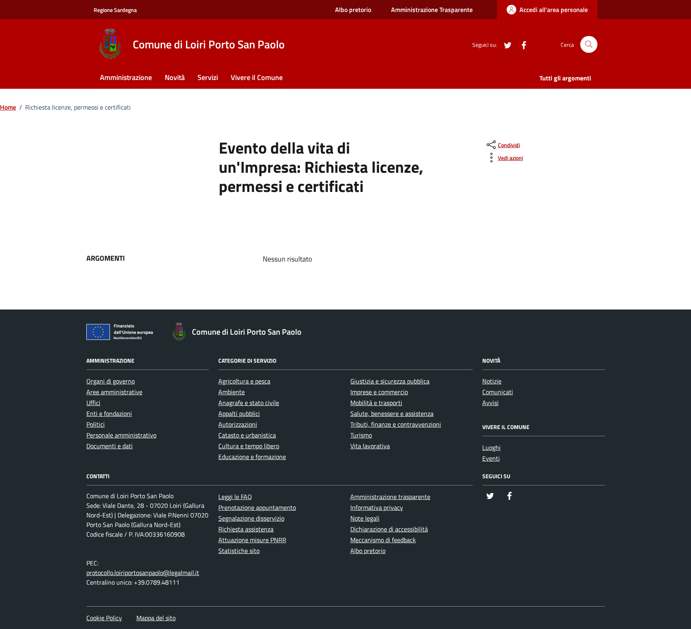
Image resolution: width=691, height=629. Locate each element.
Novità (175, 77)
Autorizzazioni (237, 424)
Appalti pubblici (239, 413)
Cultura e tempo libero (248, 446)
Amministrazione (126, 77)
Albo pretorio (353, 9)
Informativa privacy (376, 507)
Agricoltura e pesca (244, 381)
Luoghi (491, 447)
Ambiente (231, 392)
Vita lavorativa (370, 446)
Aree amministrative (114, 392)
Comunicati (497, 392)
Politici (95, 424)
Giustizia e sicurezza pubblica (389, 381)
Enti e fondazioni (109, 413)
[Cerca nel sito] (588, 44)
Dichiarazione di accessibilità (389, 529)
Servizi (208, 77)
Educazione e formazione (252, 456)
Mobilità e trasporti (376, 402)
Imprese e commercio (379, 392)
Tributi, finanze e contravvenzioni (395, 424)
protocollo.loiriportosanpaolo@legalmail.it (142, 572)
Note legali (364, 518)
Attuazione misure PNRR (252, 540)
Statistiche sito (239, 550)
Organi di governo (110, 381)
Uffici (93, 402)
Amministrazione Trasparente (432, 9)
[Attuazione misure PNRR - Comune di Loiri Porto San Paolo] (122, 333)
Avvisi (490, 402)
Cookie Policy (104, 618)
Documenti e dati (109, 446)
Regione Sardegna (115, 10)
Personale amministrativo (121, 435)
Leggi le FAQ (235, 496)
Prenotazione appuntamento (257, 507)
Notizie (491, 381)
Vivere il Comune (257, 77)
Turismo (361, 435)
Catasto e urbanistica (247, 435)
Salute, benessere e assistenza (391, 413)
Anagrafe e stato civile (248, 402)
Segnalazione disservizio (251, 518)
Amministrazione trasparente (390, 496)
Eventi (491, 458)
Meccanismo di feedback (383, 540)
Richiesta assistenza (246, 529)
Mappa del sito (156, 618)
